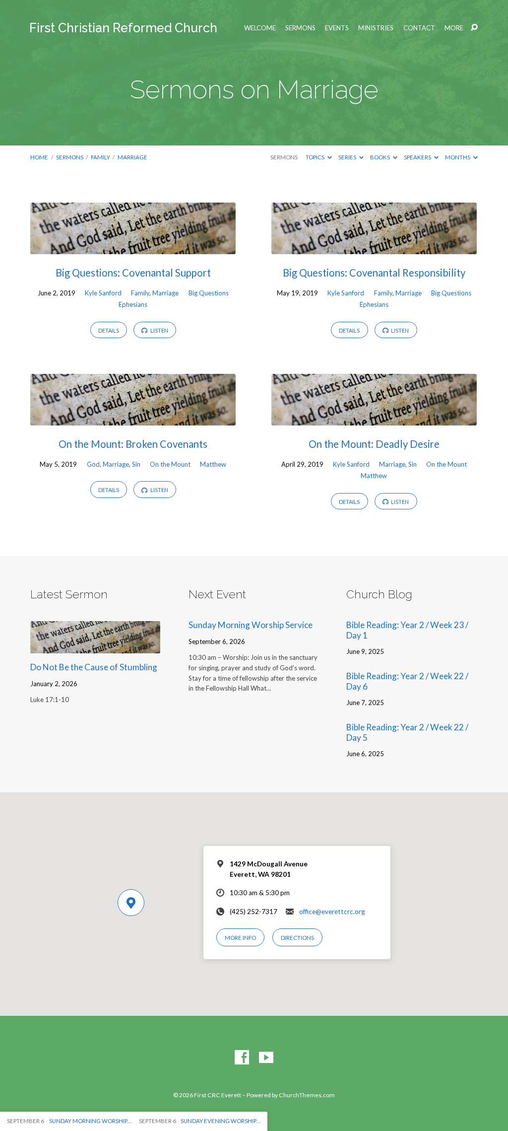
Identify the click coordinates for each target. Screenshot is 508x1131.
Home (39, 157)
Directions (297, 937)
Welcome (260, 28)
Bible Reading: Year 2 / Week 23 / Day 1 (407, 630)
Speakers (418, 157)
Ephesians (133, 304)
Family (100, 157)
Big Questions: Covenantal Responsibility (374, 273)
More (453, 28)
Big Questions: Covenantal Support (133, 273)
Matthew (213, 464)
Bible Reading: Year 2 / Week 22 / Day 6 (407, 681)
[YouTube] (266, 1058)
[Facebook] (242, 1058)
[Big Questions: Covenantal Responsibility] (374, 247)
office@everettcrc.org (332, 912)
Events (337, 28)
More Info (240, 937)
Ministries (375, 28)
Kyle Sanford (103, 293)
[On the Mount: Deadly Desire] (374, 419)
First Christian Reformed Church (123, 27)
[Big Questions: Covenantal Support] (133, 247)
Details (108, 330)
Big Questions (209, 293)
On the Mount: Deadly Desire (374, 444)
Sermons (300, 28)
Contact (419, 28)
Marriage (132, 157)
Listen (158, 330)
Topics (315, 157)
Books (380, 157)
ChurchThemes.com (307, 1095)
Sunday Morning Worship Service (251, 625)
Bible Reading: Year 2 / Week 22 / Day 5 (407, 732)
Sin (136, 464)
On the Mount (170, 464)
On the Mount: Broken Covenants (133, 444)
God (93, 464)
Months (458, 157)
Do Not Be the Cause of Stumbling (93, 667)
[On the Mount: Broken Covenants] (133, 419)
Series (347, 157)
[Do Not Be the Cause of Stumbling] (95, 646)
